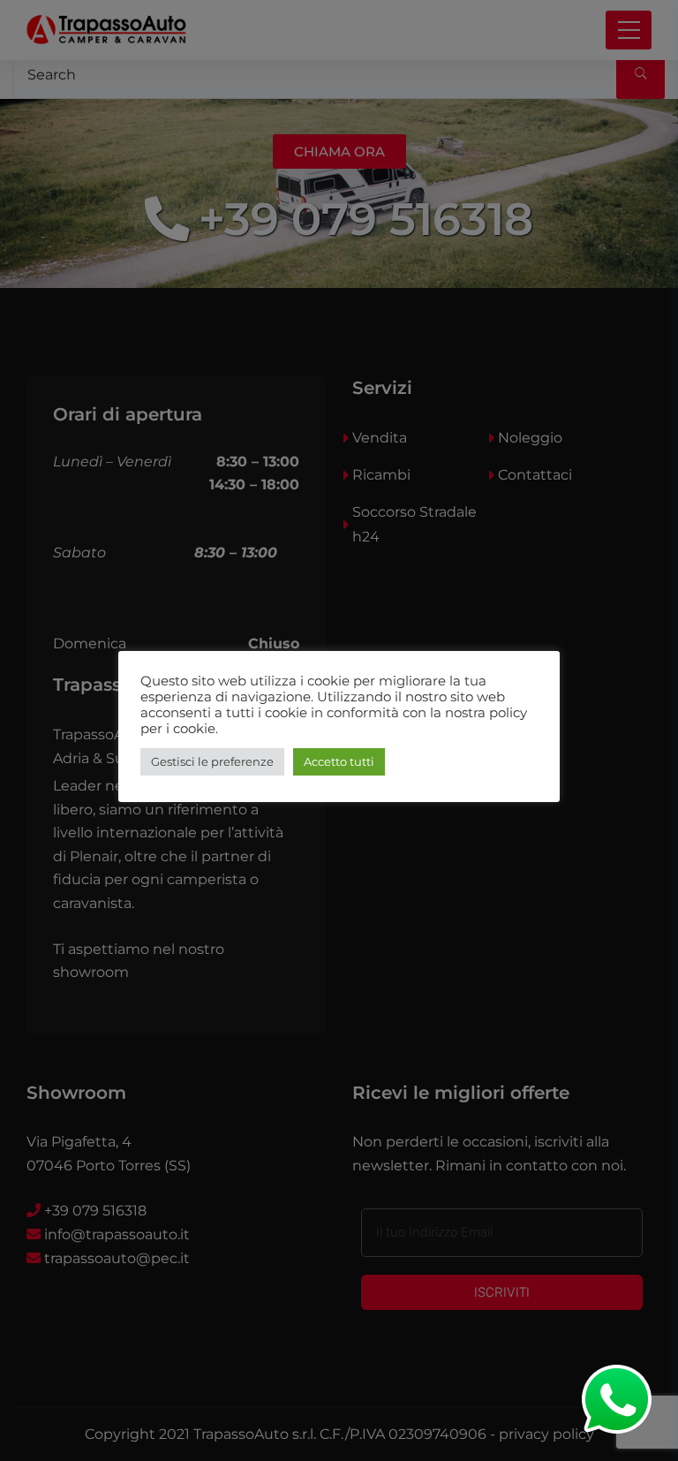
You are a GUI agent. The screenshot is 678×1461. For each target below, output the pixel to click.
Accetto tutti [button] (339, 761)
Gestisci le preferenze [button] (212, 761)
